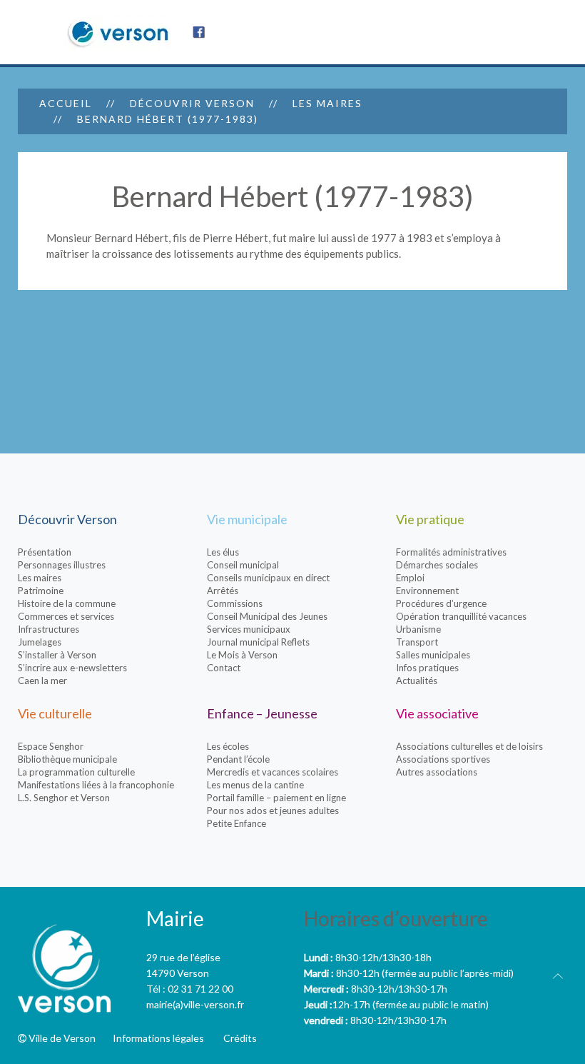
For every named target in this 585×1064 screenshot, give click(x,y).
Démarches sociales (437, 565)
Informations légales (158, 1038)
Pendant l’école (238, 759)
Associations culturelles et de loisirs (469, 746)
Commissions (235, 603)
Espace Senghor (50, 746)
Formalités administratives (451, 552)
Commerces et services (66, 616)
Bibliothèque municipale (67, 759)
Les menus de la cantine (255, 785)
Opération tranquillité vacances (461, 616)
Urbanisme (418, 629)
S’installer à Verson (57, 655)
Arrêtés (222, 590)
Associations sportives (443, 759)
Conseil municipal (243, 565)
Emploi (410, 577)
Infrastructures (48, 629)
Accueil (65, 103)
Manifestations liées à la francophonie (96, 785)
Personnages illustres (62, 565)
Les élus (223, 552)
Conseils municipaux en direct (268, 577)
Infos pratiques (427, 667)
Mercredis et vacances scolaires (272, 772)
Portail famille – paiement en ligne (276, 797)
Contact (223, 667)
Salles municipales (433, 655)
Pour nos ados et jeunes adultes (273, 810)
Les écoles (228, 746)
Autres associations (436, 772)
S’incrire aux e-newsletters (72, 667)
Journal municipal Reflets (258, 642)
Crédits (240, 1038)
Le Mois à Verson (242, 655)
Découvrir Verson (192, 103)
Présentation (44, 552)
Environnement (427, 590)
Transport (417, 642)
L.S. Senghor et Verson (64, 797)
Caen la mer (42, 680)
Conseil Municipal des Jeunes (267, 616)
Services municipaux (248, 629)
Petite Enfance (236, 823)
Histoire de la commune (67, 603)
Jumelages (39, 642)
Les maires (327, 103)
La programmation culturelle (76, 772)
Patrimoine (40, 590)
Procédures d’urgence (441, 603)
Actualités (416, 680)
